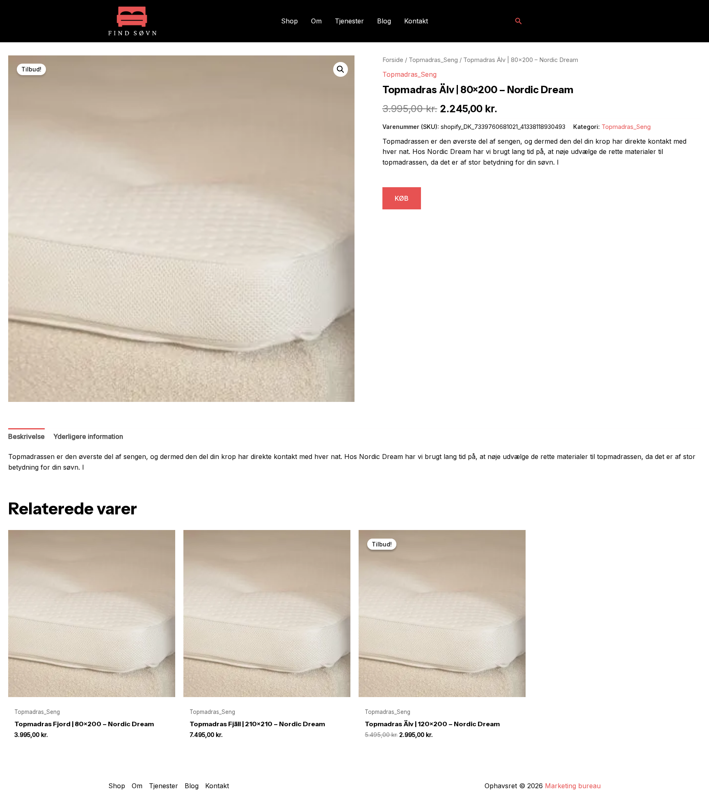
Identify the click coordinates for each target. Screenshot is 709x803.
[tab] (26, 436)
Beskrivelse (26, 436)
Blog (384, 21)
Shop (289, 21)
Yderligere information (88, 436)
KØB (402, 198)
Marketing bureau (573, 786)
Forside (392, 60)
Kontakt (416, 21)
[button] (518, 21)
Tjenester (349, 21)
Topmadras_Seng (433, 60)
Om (316, 21)
